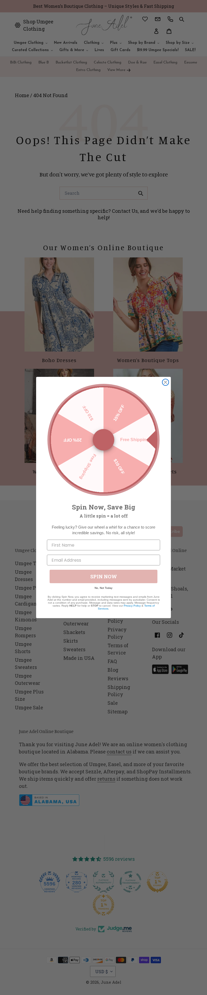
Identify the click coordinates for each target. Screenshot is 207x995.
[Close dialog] (165, 382)
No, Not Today (103, 587)
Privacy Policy (132, 605)
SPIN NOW (103, 576)
